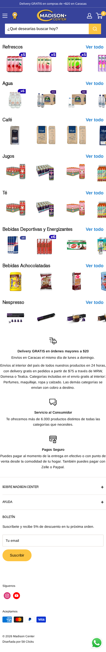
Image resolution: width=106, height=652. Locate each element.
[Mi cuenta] (89, 15)
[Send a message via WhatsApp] (97, 643)
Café (7, 120)
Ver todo (95, 47)
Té (4, 193)
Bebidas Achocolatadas (26, 266)
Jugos (8, 157)
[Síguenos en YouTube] (16, 595)
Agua (7, 84)
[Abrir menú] (4, 16)
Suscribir (17, 555)
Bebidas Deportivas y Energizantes (37, 230)
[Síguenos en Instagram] (7, 595)
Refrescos (12, 47)
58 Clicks (27, 641)
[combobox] (53, 28)
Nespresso (13, 303)
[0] (99, 16)
